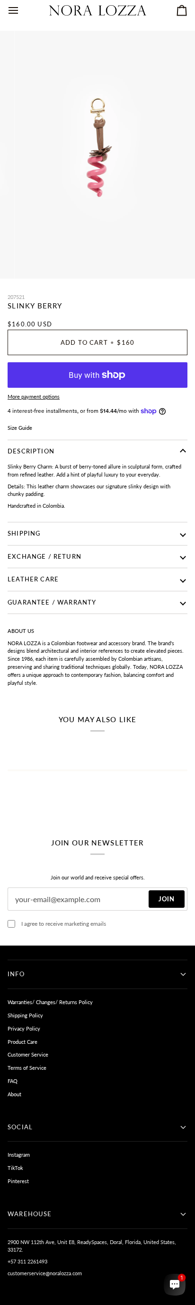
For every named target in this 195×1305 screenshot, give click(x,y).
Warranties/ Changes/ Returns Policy (50, 1002)
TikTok (15, 1168)
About (14, 1094)
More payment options (34, 396)
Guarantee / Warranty (52, 602)
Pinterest (18, 1181)
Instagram (19, 1154)
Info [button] (16, 974)
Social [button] (20, 1127)
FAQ (13, 1081)
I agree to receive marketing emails (63, 923)
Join (167, 899)
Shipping (24, 533)
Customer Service (28, 1054)
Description (31, 451)
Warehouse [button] (30, 1214)
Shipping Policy (25, 1015)
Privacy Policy (24, 1028)
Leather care (33, 579)
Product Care (22, 1042)
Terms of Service (27, 1068)
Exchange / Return (44, 556)
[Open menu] (22, 10)
